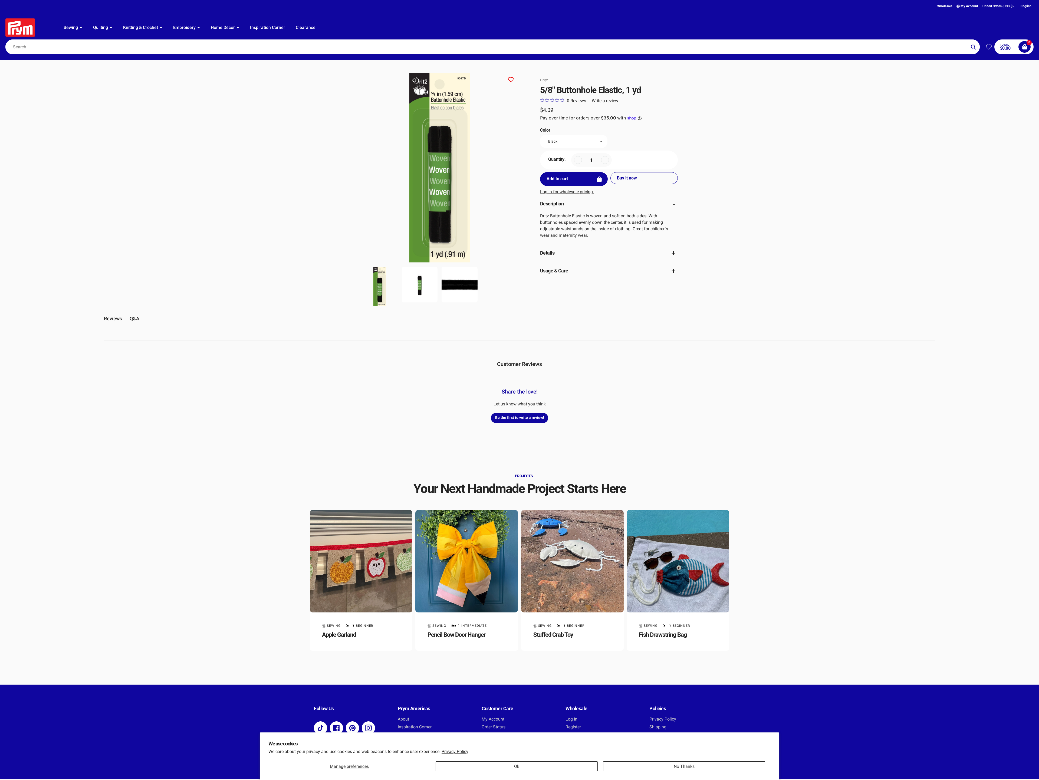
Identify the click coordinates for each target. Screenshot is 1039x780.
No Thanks (684, 766)
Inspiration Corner (415, 726)
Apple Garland (339, 634)
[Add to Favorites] (511, 80)
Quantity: (557, 159)
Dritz (544, 80)
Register (573, 726)
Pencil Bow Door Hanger (457, 634)
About (403, 719)
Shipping (657, 726)
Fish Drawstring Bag (663, 634)
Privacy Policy (455, 751)
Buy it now (627, 178)
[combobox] (492, 46)
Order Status (493, 726)
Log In (571, 719)
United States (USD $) (998, 6)
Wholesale (944, 6)
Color (545, 130)
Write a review (605, 100)
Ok (516, 766)
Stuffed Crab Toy (553, 634)
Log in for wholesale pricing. (567, 191)
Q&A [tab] (134, 318)
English (1026, 6)
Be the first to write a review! (519, 417)
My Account (493, 719)
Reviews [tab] (113, 318)
